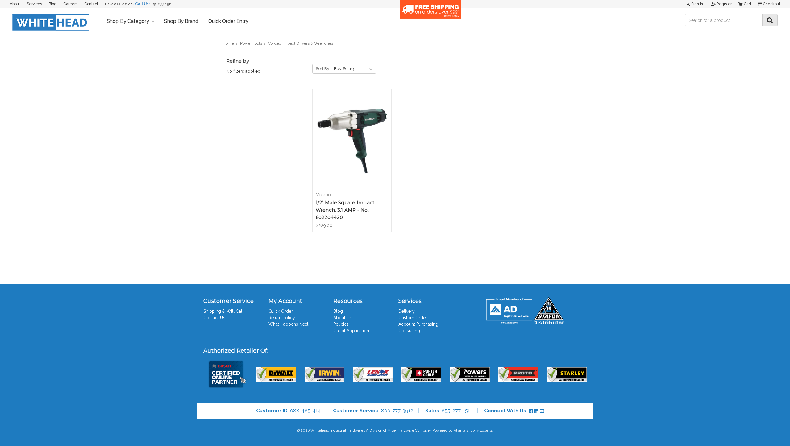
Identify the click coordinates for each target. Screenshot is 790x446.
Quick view (352, 134)
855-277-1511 (161, 4)
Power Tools (251, 43)
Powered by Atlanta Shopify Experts (463, 430)
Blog (52, 4)
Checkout (771, 4)
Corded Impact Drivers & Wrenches (300, 43)
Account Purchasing (418, 324)
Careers (70, 4)
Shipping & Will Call (223, 311)
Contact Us (214, 317)
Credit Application (351, 330)
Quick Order (280, 311)
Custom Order (412, 317)
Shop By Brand (181, 21)
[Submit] (770, 20)
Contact (91, 4)
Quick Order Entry (228, 21)
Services (34, 4)
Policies (341, 324)
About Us (342, 317)
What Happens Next (288, 324)
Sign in (696, 4)
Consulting (409, 330)
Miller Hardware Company (409, 430)
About (15, 4)
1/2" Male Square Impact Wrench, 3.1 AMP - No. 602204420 (345, 210)
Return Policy (281, 317)
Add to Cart (352, 145)
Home (228, 43)
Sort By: (323, 68)
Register (724, 4)
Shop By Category (128, 21)
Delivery (406, 311)
